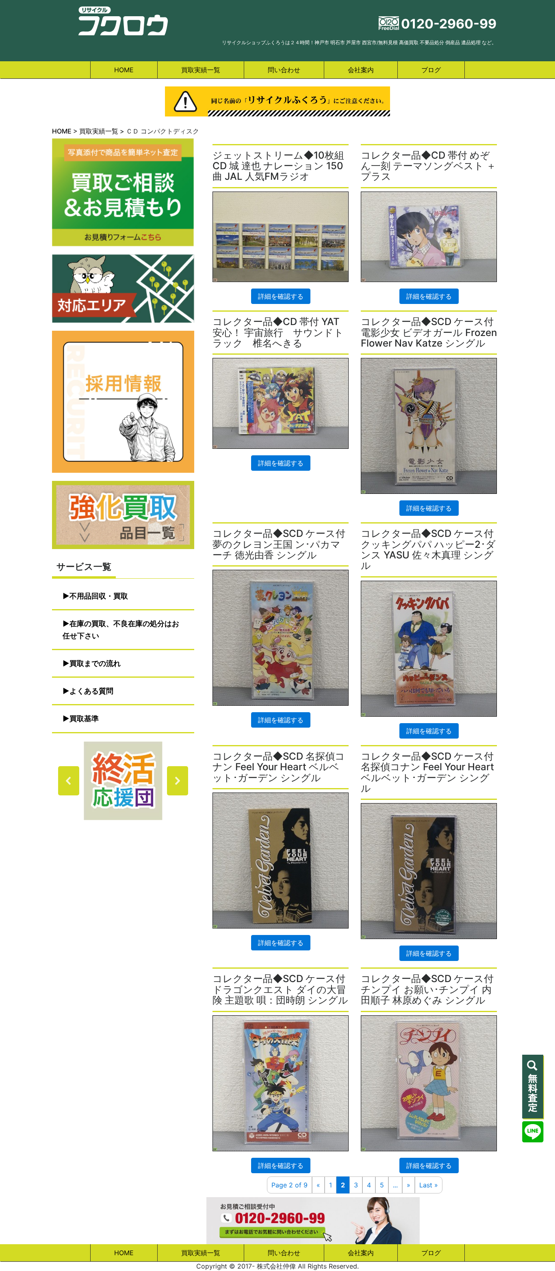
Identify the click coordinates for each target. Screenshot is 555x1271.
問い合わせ (284, 70)
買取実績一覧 (200, 70)
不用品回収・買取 (98, 596)
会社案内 (361, 70)
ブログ (431, 70)
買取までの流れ (95, 663)
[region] (123, 780)
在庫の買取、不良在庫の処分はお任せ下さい (121, 629)
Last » (428, 1185)
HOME (124, 70)
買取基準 (84, 718)
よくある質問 (91, 691)
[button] (123, 780)
